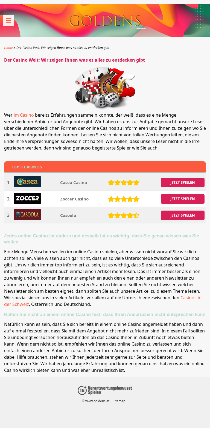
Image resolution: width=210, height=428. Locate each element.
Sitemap (119, 401)
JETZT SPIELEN (182, 182)
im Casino (24, 115)
